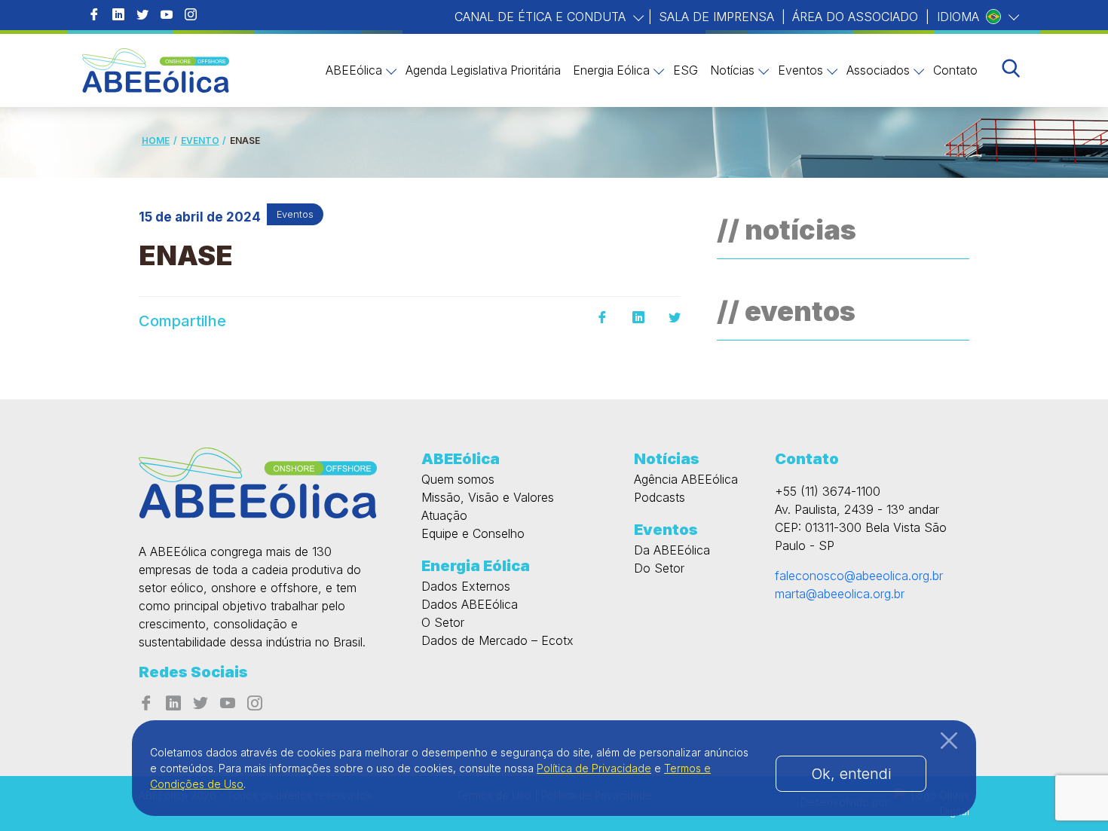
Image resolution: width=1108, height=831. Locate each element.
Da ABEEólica (672, 550)
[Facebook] (602, 317)
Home (156, 140)
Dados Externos (465, 586)
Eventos (800, 70)
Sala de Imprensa (716, 16)
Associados (878, 70)
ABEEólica (354, 70)
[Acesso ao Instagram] (191, 15)
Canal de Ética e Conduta (542, 16)
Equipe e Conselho (473, 533)
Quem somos (457, 479)
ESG (685, 70)
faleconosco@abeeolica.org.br (859, 575)
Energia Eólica (611, 70)
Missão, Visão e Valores (487, 497)
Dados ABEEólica (469, 604)
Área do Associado (855, 16)
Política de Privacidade (594, 768)
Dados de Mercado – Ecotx (497, 640)
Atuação (444, 515)
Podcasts (659, 497)
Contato (955, 70)
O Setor (442, 622)
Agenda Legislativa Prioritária (483, 70)
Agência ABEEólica (686, 479)
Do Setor (659, 568)
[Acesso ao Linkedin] (118, 15)
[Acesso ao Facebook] (94, 15)
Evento (200, 140)
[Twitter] (675, 317)
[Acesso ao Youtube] (167, 15)
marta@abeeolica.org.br (839, 593)
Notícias (732, 70)
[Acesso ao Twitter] (142, 15)
